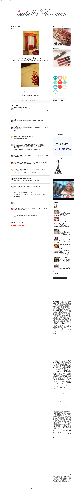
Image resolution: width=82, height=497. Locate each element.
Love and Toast (57, 411)
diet (57, 352)
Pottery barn (63, 436)
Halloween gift (55, 384)
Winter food (57, 478)
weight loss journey (67, 474)
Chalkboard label (61, 336)
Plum (54, 435)
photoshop (65, 431)
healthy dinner (55, 388)
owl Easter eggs (64, 425)
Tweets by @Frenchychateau (58, 176)
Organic (63, 424)
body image (69, 324)
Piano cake (69, 431)
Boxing (60, 326)
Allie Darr (69, 306)
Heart (63, 389)
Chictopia (57, 339)
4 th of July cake (67, 302)
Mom (61, 415)
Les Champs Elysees (63, 408)
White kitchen (58, 477)
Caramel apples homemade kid (66, 332)
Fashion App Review (56, 361)
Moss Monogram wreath (62, 417)
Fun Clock (60, 375)
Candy (56, 331)
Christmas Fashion (62, 341)
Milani (64, 414)
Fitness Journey (65, 365)
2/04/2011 (15, 116)
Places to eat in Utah (59, 434)
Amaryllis (65, 307)
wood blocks (55, 479)
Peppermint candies (56, 430)
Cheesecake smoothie (63, 337)
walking (54, 473)
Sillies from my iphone (58, 447)
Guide (58, 381)
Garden (65, 376)
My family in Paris (64, 418)
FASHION (15, 102)
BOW (58, 326)
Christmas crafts (68, 340)
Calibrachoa (69, 330)
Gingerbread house (62, 377)
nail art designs (59, 419)
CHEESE (58, 337)
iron (67, 395)
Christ (66, 339)
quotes (63, 438)
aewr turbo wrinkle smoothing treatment (61, 305)
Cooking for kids (64, 346)
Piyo (54, 434)
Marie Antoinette (60, 413)
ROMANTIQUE (66, 443)
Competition (55, 346)
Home (31, 220)
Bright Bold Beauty (62, 327)
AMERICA (65, 308)
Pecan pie (65, 429)
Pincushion (63, 432)
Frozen (56, 375)
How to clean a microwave (60, 394)
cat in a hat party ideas (60, 334)
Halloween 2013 (55, 383)
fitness (67, 364)
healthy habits (64, 388)
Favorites (62, 362)
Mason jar (69, 413)
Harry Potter (61, 386)
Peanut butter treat (56, 429)
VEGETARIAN (69, 470)
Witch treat (66, 478)
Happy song (55, 386)
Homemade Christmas (62, 392)
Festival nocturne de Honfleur (60, 363)
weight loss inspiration (60, 474)
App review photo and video (57, 313)
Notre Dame (65, 422)
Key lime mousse (62, 400)
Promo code (58, 437)
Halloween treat (55, 385)
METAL (58, 414)
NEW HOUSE (65, 420)
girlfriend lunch (57, 378)
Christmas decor (55, 341)
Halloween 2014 (61, 383)
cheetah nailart (68, 337)
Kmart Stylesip (55, 403)
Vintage (62, 471)
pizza (55, 434)
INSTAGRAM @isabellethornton (58, 134)
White (65, 476)
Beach (56, 318)
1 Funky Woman (16, 126)
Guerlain (56, 381)
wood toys (58, 479)
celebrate (69, 334)
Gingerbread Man (68, 377)
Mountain (54, 418)
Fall (64, 357)
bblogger (64, 317)
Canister (59, 331)
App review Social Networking (66, 313)
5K (56, 303)
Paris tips (69, 426)
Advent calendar (59, 304)
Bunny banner (59, 329)
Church (58, 343)
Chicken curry (58, 338)
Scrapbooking (55, 445)
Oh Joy (63, 423)
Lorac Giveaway (66, 410)
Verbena (54, 471)
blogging (59, 323)
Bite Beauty (69, 322)
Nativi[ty (58, 420)
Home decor (19, 102)
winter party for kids (62, 478)
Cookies (60, 346)
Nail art (56, 419)
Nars (56, 420)
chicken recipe (63, 338)
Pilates (61, 432)
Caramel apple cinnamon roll (64, 331)
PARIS (22, 102)
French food (64, 370)
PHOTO (54, 431)
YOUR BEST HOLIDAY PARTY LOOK (63, 480)
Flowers (69, 366)
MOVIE (57, 418)
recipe (64, 439)
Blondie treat (66, 323)
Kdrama (66, 398)
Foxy (66, 367)
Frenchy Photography (57, 374)
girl (53, 378)
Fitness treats (59, 366)
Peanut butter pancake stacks (66, 428)
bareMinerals (55, 317)
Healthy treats (60, 389)
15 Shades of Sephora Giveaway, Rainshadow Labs (64, 264)
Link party (59, 409)
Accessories (55, 304)
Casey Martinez (16, 143)
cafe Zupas (58, 330)
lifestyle (54, 409)
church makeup (62, 343)
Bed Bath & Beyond (61, 319)
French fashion (60, 370)
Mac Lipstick (65, 411)
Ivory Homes (63, 396)
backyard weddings (65, 316)
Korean (59, 403)
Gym (64, 381)
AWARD (65, 315)
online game (66, 423)
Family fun (59, 360)
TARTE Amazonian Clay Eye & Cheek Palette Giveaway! (64, 237)
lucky (61, 411)
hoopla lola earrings (58, 393)
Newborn (56, 421)
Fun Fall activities (64, 375)
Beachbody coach (59, 318)
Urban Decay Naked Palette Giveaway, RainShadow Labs (64, 205)
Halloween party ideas (67, 384)
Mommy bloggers (68, 415)
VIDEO (59, 471)
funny (68, 375)
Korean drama (62, 403)
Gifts (59, 377)
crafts (70, 348)
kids (70, 400)
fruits (58, 375)
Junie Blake (57, 398)
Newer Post (13, 220)
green (70, 380)
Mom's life (64, 415)
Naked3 (54, 420)
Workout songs (66, 479)
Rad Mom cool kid (68, 438)
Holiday (57, 391)
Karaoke (61, 398)
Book (54, 326)
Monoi (60, 416)
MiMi (65, 414)
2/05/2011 (15, 197)
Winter (67, 477)
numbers (58, 423)
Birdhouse (62, 322)
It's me (15, 119)
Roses (70, 443)
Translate (61, 100)
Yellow (54, 480)
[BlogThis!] (30, 100)
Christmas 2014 (55, 340)
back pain (56, 316)
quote (60, 438)
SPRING (67, 449)
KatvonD (63, 398)
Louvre (54, 411)
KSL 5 (66, 403)
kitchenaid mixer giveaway (65, 402)
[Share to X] (32, 100)
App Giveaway (58, 309)
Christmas (69, 339)
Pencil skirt (69, 429)
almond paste (58, 307)
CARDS (54, 333)
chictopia (54, 339)
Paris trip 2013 (55, 427)
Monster (62, 416)
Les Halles (68, 408)
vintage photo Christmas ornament (66, 472)
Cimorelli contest (66, 343)
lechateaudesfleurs (66, 407)
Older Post (47, 220)
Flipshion (63, 366)
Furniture (56, 376)
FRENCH (54, 368)
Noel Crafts (55, 422)
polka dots (56, 435)
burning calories (63, 329)
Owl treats (67, 425)
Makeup (64, 412)
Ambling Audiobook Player (59, 308)
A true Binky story (68, 303)
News (58, 421)
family (56, 360)
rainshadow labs (55, 439)
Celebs (54, 335)
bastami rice (61, 317)
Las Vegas (63, 404)
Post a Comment (15, 218)
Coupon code (65, 347)
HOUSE (62, 393)
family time (63, 360)
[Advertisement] (32, 23)
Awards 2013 (69, 315)
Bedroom (66, 319)
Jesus (65, 397)
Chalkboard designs (56, 336)
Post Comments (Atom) (19, 222)
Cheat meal (55, 337)
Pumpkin (62, 437)
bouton (56, 326)
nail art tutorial (64, 419)
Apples (63, 314)
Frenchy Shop (63, 374)
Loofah (65, 409)
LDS (56, 405)
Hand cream (59, 385)
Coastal (69, 344)
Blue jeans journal (58, 324)
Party (64, 427)
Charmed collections (68, 336)
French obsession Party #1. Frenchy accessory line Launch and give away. (65, 211)
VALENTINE (55, 470)
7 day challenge (61, 303)
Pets (70, 430)
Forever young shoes (62, 367)
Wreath (70, 479)
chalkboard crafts (62, 335)
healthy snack (55, 389)
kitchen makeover (58, 402)
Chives (60, 339)
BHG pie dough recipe (61, 321)
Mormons (56, 417)
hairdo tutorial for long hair (61, 382)
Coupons (69, 347)
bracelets (65, 326)
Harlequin (58, 386)
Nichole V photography (62, 421)
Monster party (66, 416)
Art (60, 315)
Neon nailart (61, 420)
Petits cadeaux (65, 430)
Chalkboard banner (68, 335)
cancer (54, 331)
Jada (15, 213)
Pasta (70, 427)
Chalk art (58, 335)
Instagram (65, 395)
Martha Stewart (65, 413)
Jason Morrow (43, 488)
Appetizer (60, 314)
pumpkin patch (66, 437)
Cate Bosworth (66, 334)
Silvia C (15, 161)
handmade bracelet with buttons (66, 385)
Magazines (61, 412)
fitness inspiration (59, 365)
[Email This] (29, 100)
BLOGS (62, 323)
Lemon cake (57, 408)
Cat (62, 333)
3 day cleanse (63, 302)
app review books (62, 309)
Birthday (66, 322)
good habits (69, 379)
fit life (65, 364)
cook (58, 346)
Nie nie (67, 421)
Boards (66, 324)
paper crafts (55, 426)
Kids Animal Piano (55, 401)
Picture (54, 432)
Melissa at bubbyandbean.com (19, 107)
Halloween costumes (67, 383)
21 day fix (58, 302)
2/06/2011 (15, 210)
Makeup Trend (55, 413)
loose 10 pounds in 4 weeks (59, 410)
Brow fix (66, 327)
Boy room (62, 326)
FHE (54, 364)
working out (62, 479)
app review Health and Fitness (60, 312)
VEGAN (65, 470)
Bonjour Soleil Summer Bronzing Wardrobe (64, 325)
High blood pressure (65, 390)
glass (64, 379)
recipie (68, 439)
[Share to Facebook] (33, 100)
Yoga (56, 480)
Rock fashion (61, 442)
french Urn (59, 373)
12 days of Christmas (57, 301)
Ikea (58, 395)
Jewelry (67, 397)
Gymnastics (67, 381)
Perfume (61, 430)
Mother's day (69, 417)
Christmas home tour (61, 342)
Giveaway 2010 (60, 379)
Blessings (54, 323)
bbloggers (67, 317)
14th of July (62, 301)
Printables (55, 437)
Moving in (60, 418)
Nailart (67, 419)
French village (64, 373)
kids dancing (63, 401)
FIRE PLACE (57, 364)
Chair (56, 335)
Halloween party (60, 384)
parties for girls (61, 427)
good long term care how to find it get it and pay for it (61, 380)
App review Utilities (56, 314)
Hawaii (57, 387)
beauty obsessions (65, 318)
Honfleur (67, 392)
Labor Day (56, 404)
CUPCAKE (58, 349)
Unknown (15, 168)
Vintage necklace (57, 472)
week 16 (66, 473)
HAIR (70, 381)
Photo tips (57, 431)
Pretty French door (68, 436)
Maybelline (54, 414)
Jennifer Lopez (62, 397)
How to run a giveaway (67, 394)
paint (70, 425)
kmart (70, 402)
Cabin (56, 330)
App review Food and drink (62, 311)
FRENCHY (69, 373)
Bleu (57, 323)
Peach (57, 428)
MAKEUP (55, 73)
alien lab (62, 306)
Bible (66, 321)
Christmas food (68, 341)
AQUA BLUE (67, 314)
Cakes (61, 330)
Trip (66, 467)
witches (70, 478)
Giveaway (55, 379)
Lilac (56, 409)
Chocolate (63, 339)
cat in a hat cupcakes (66, 333)
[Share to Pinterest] (34, 100)
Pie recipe (57, 432)
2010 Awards (67, 301)
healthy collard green (68, 387)
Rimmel (58, 442)
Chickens (66, 338)
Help (64, 389)
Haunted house (66, 386)
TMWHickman (16, 135)
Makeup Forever (68, 412)
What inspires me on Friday (58, 475)
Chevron (54, 338)
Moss (58, 417)
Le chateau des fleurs (60, 405)
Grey (54, 381)
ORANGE (69, 423)
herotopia (67, 389)
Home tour (56, 392)
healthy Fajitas (60, 388)
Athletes (62, 315)
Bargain (58, 317)
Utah (64, 469)
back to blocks (61, 316)
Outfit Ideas (66, 424)
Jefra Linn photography (56, 397)
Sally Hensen (24, 95)
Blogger (51, 488)
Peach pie (59, 428)
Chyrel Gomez (16, 177)
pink (57, 433)
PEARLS (61, 429)
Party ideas (67, 427)
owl (60, 425)
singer (54, 448)
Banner (70, 316)
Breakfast (57, 327)
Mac (62, 411)
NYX (60, 423)
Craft (54, 348)
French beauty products (60, 368)
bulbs (68, 328)
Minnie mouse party (58, 415)
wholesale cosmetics (63, 477)
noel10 (58, 422)
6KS (58, 303)
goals (66, 379)
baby (54, 316)
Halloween (69, 382)
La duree (68, 403)
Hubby (54, 395)
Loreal (70, 410)
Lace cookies (60, 404)
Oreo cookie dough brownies (57, 424)
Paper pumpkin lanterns (61, 426)
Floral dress (66, 366)
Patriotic (54, 428)
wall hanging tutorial (59, 473)
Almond (54, 307)
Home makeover (66, 391)
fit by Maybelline (62, 364)
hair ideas (54, 382)
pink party (63, 433)
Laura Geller (67, 404)
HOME (55, 71)
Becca (57, 319)
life (70, 408)
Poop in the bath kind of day (67, 435)
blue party (62, 324)
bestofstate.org (55, 321)
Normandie (61, 422)
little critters (62, 409)
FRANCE (69, 367)
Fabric (65, 356)
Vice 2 (57, 471)
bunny (56, 329)
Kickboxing (66, 400)
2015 (56, 302)
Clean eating (57, 344)
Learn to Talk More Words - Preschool (58, 407)
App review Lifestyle (68, 312)
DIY (68, 352)
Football (57, 367)
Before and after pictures (64, 320)
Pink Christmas (60, 433)
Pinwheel (67, 433)
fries (66, 374)
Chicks (70, 338)
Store (70, 452)
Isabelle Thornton (58, 396)
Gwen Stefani (62, 381)
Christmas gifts (55, 342)
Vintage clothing (65, 471)
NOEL (69, 421)
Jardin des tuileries (68, 396)
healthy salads (69, 388)
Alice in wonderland (58, 306)
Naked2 (70, 419)
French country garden (64, 369)
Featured (65, 362)
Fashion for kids (61, 361)
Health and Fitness (62, 387)
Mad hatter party (57, 412)
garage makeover (61, 376)
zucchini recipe (68, 481)
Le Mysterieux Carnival (67, 406)
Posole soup (60, 436)
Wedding (63, 473)
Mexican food (61, 414)
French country (66, 368)
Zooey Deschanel (58, 481)
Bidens (68, 321)
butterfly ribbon (68, 329)
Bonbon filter (55, 325)
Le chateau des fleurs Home (60, 406)
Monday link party (56, 416)
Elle (14, 154)
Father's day (65, 361)
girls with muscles (63, 378)
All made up (66, 306)
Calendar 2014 (65, 330)
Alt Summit (62, 307)
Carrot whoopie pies (59, 333)
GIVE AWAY (69, 378)
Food (54, 367)
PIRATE (69, 433)
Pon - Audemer (60, 435)
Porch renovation (55, 436)
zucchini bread (64, 481)
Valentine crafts (61, 470)
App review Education (61, 310)
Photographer (61, 431)
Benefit (70, 320)
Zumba (54, 482)
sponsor (62, 449)
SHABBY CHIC (55, 446)
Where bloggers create (60, 476)
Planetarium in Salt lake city (67, 434)
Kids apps (60, 401)
